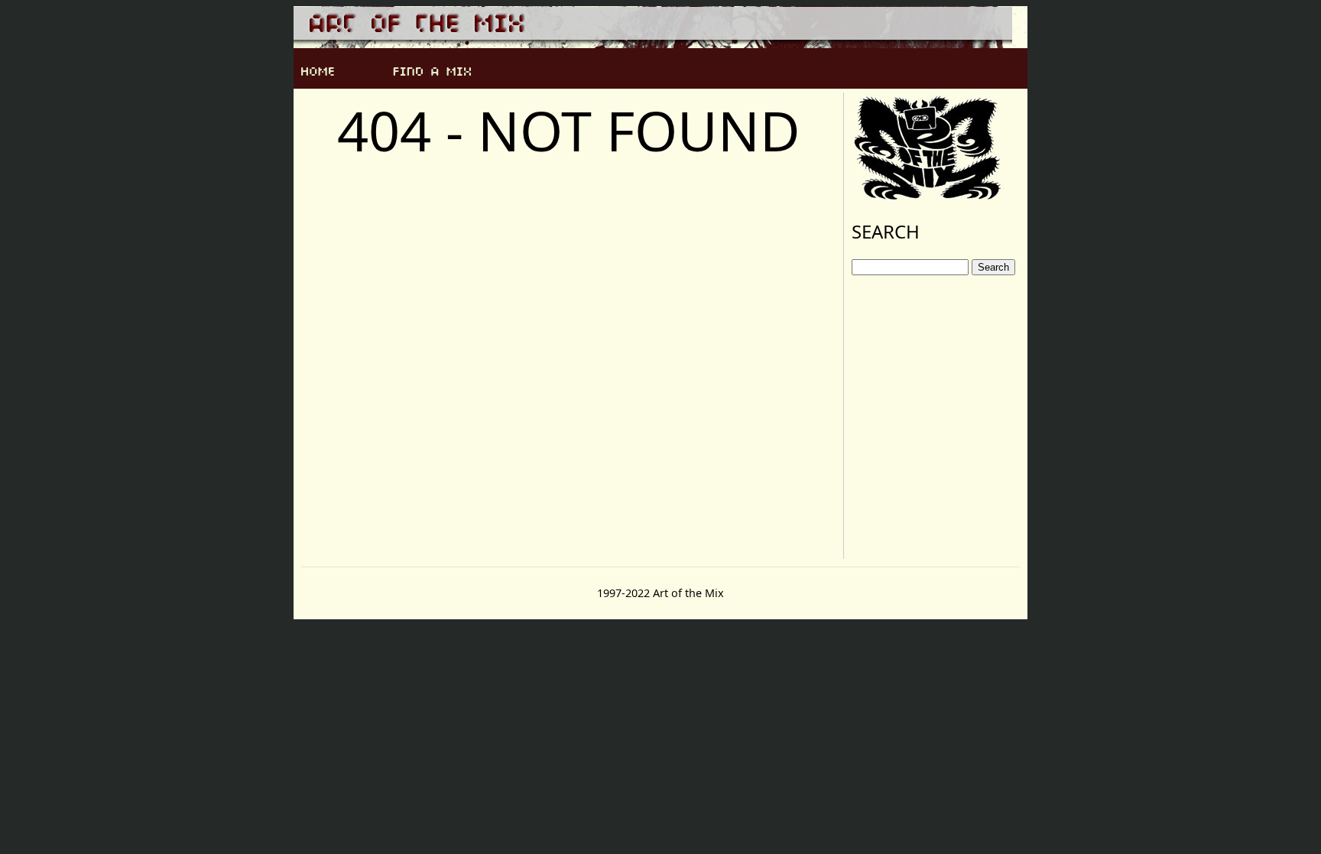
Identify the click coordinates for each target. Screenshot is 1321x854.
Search (993, 267)
